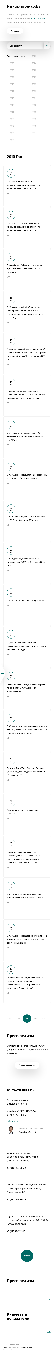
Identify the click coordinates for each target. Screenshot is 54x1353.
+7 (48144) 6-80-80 (16, 1199)
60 (43, 1018)
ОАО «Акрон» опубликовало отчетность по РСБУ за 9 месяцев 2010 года (27, 521)
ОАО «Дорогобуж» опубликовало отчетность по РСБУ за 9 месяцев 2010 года (27, 563)
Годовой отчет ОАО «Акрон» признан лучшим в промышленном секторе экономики (27, 270)
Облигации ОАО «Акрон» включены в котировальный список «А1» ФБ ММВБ (27, 898)
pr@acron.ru (13, 1121)
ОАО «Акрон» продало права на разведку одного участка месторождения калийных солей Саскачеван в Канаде (27, 731)
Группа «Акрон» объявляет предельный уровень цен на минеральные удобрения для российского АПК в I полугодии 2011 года (27, 354)
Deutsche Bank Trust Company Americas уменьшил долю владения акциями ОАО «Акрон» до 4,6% (27, 773)
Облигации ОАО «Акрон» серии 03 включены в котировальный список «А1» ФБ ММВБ (27, 437)
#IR (8, 193)
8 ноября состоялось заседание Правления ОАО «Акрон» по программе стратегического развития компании (27, 395)
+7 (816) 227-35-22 (16, 1168)
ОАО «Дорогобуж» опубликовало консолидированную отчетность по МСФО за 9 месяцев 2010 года (27, 228)
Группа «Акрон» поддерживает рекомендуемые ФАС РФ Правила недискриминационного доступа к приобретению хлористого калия (27, 856)
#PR (8, 277)
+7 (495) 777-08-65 (16, 1115)
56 (10, 1018)
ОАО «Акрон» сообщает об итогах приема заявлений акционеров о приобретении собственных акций (27, 940)
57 (18, 1018)
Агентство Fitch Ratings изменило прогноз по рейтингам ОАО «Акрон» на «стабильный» (27, 689)
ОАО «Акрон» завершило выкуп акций (27, 605)
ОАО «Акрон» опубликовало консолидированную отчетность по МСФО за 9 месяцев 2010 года (27, 186)
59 (35, 1018)
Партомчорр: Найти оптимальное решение (27, 815)
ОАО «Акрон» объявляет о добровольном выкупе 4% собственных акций (27, 479)
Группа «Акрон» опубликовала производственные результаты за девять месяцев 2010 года (27, 647)
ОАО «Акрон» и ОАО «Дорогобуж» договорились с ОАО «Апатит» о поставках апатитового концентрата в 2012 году (27, 312)
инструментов (37, 18)
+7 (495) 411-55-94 (26, 1111)
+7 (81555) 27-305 (16, 1231)
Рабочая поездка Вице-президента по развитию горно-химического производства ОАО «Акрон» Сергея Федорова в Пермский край (27, 982)
